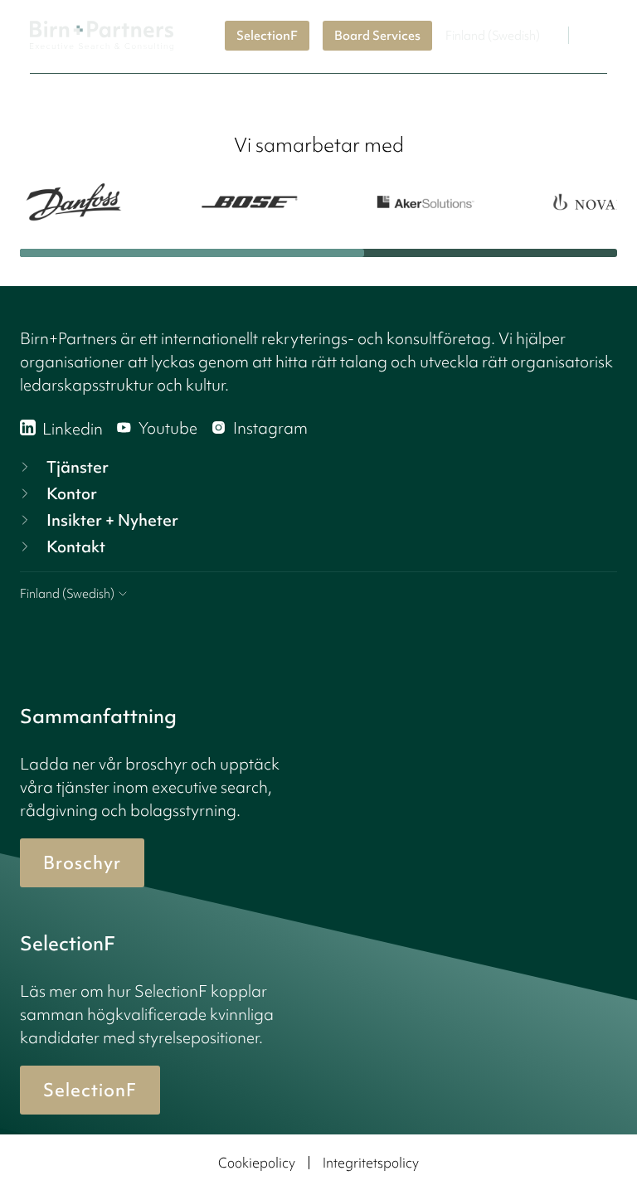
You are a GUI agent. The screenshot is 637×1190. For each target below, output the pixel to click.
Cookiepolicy (256, 1163)
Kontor (71, 493)
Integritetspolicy (371, 1163)
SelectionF (267, 35)
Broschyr (82, 863)
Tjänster (77, 467)
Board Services (377, 35)
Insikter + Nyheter (112, 520)
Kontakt (75, 546)
